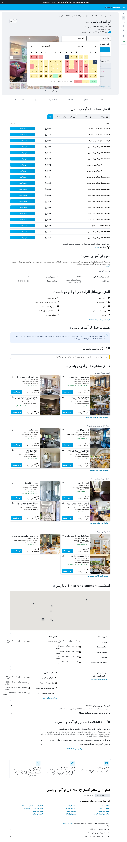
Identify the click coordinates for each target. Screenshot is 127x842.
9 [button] (81, 61)
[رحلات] (123, 36)
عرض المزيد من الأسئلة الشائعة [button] (75, 749)
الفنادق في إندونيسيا (70, 808)
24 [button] (76, 71)
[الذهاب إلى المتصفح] (123, 30)
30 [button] (81, 76)
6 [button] (95, 61)
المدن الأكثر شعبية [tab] (87, 795)
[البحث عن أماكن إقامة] (123, 18)
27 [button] (95, 76)
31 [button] (32, 76)
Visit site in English (49, 2)
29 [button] (86, 76)
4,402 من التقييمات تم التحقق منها (92, 32)
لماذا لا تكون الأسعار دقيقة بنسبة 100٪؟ (96, 836)
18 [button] (71, 66)
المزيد (108, 266)
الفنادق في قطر (71, 805)
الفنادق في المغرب (104, 805)
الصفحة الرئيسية (107, 16)
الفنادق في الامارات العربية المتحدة (33, 808)
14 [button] (90, 66)
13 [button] (95, 66)
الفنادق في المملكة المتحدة (102, 814)
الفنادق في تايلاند (38, 814)
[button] (2, 2)
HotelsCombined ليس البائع (99, 829)
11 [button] (71, 61)
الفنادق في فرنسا (38, 811)
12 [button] (67, 61)
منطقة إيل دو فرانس (85, 16)
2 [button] (81, 57)
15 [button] (86, 66)
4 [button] (71, 57)
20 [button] (95, 71)
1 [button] (85, 57)
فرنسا (98, 16)
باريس (72, 16)
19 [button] (67, 66)
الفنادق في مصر (71, 811)
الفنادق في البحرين (104, 811)
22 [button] (86, 71)
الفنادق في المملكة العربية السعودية (32, 805)
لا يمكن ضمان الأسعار (67, 823)
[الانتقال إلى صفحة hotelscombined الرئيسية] (112, 7)
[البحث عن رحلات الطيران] (123, 14)
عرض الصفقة (67, 392)
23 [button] (81, 71)
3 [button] (76, 57)
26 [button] (67, 71)
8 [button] (85, 61)
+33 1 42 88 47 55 (104, 29)
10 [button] (76, 61)
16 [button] (81, 66)
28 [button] (90, 76)
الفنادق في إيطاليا (71, 814)
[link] (97, 417)
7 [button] (90, 61)
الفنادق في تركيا (105, 808)
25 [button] (71, 71)
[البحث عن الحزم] (123, 26)
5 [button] (66, 57)
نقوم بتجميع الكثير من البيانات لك (98, 833)
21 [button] (90, 71)
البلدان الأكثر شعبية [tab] (102, 795)
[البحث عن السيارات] (123, 22)
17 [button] (76, 66)
